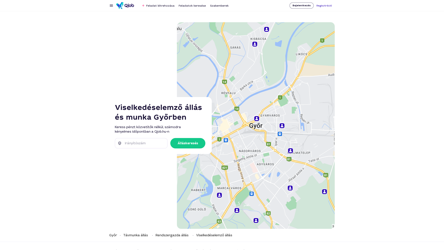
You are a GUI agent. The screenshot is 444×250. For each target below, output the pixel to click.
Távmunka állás (135, 235)
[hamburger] (111, 5)
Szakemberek (219, 5)
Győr (113, 235)
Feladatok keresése (192, 5)
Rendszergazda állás (172, 235)
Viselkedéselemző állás (214, 235)
